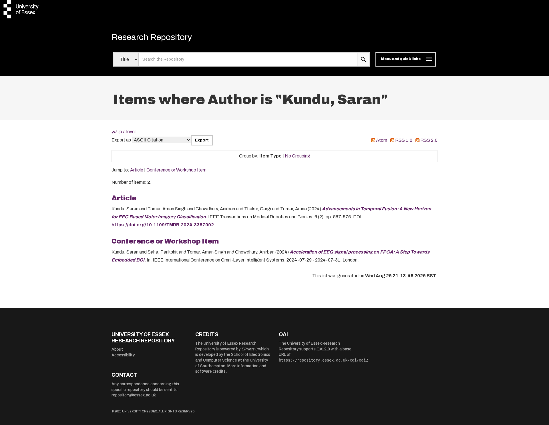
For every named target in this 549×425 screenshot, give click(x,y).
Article (136, 169)
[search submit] (363, 59)
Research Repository (152, 37)
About (117, 349)
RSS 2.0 (428, 140)
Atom (381, 140)
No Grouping (297, 155)
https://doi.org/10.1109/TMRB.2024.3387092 (163, 224)
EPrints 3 (249, 349)
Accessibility (123, 355)
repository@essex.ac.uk (134, 395)
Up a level (126, 131)
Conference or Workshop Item (176, 169)
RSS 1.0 (403, 140)
